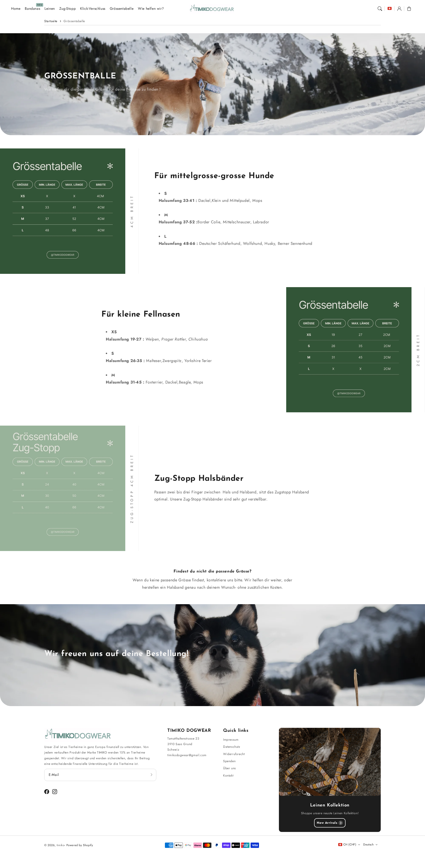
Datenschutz (231, 746)
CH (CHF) (349, 844)
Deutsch (368, 844)
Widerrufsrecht (234, 754)
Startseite (50, 21)
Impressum (230, 739)
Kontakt (228, 775)
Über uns (229, 768)
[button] (380, 9)
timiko (61, 845)
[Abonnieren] (151, 775)
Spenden (229, 761)
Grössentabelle (74, 21)
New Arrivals (327, 822)
